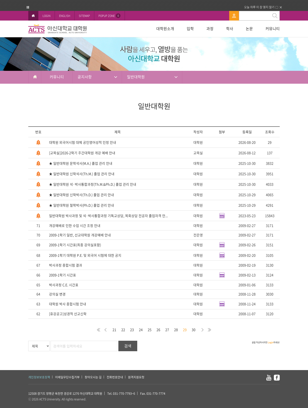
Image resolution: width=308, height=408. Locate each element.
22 (123, 329)
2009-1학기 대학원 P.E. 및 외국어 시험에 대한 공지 (85, 255)
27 (167, 329)
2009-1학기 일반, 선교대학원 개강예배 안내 (80, 234)
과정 (210, 28)
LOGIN (46, 16)
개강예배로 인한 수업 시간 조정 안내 (74, 225)
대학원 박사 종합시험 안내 (67, 303)
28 (176, 329)
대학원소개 (165, 28)
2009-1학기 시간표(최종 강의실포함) (75, 244)
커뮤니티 (272, 28)
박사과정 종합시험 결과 (65, 265)
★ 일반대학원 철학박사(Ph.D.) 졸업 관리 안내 (81, 205)
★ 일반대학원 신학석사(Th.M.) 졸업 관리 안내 (81, 173)
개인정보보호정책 (39, 377)
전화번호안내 (115, 377)
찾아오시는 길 (93, 377)
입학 (190, 28)
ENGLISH (64, 16)
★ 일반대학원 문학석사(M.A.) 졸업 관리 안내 (80, 163)
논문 (249, 28)
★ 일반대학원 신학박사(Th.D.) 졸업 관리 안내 (81, 194)
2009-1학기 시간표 (62, 274)
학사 (229, 28)
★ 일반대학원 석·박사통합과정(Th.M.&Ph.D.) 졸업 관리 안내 (92, 184)
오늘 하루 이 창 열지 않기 (259, 7)
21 (114, 329)
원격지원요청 (136, 377)
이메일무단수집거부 (67, 377)
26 (158, 329)
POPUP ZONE (108, 16)
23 (132, 329)
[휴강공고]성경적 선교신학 (68, 313)
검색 (127, 346)
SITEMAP (84, 16)
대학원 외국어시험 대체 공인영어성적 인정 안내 (82, 142)
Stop (28, 7)
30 (193, 329)
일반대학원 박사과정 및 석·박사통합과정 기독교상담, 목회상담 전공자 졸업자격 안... (108, 215)
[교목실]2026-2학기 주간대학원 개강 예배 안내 (82, 152)
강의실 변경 (57, 294)
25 (149, 329)
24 (141, 329)
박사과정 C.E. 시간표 (63, 284)
